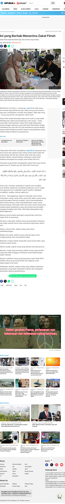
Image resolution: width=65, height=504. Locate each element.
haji (25, 285)
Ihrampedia (56, 9)
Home (1, 31)
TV (1, 476)
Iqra (13, 466)
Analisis (14, 469)
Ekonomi (45, 9)
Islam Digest (28, 466)
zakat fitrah (30, 151)
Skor (26, 464)
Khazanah (2, 466)
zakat (28, 108)
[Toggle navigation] (2, 3)
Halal (37, 9)
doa (21, 285)
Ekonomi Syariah (16, 464)
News (15, 9)
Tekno (14, 471)
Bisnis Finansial (29, 471)
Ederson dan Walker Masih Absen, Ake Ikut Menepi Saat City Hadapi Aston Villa (37, 143)
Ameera (2, 464)
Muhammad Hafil (16, 42)
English (27, 473)
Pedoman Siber (29, 483)
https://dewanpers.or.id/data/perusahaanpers (13, 495)
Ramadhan (15, 476)
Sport (26, 469)
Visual (14, 473)
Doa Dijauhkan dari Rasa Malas (6, 141)
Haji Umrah (6, 9)
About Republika (4, 483)
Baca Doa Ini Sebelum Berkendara (22, 141)
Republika (4, 13)
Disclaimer (3, 486)
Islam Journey (26, 9)
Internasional (3, 471)
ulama (15, 285)
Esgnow (2, 473)
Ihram (5, 31)
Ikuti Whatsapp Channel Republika (24, 276)
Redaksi (14, 483)
